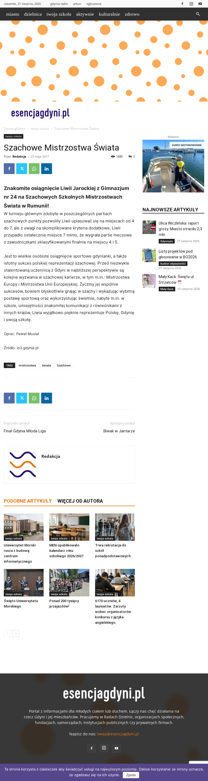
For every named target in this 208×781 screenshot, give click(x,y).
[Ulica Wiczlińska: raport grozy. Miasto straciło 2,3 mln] (149, 227)
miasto (12, 14)
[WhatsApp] (34, 168)
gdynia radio (59, 4)
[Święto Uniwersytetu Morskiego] (24, 582)
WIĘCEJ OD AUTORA (80, 501)
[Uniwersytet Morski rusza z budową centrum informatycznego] (24, 527)
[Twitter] (21, 168)
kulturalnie (109, 14)
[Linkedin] (46, 168)
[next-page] (15, 633)
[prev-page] (7, 633)
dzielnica (33, 14)
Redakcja (19, 156)
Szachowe (64, 365)
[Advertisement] (104, 61)
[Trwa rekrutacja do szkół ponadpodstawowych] (115, 527)
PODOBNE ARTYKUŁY (28, 501)
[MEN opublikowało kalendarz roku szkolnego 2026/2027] (69, 527)
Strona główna (14, 128)
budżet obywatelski (173, 263)
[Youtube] (200, 3)
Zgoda (131, 775)
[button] (197, 14)
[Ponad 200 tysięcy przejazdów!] (69, 582)
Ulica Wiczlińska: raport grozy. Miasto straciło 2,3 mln (180, 229)
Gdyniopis (166, 241)
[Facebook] (182, 3)
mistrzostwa (27, 365)
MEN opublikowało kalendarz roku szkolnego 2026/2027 (66, 550)
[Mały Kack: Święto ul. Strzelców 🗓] (149, 281)
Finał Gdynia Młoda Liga (25, 431)
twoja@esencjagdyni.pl (118, 733)
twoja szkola (40, 128)
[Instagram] (191, 3)
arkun (77, 4)
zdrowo (132, 14)
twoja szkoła (59, 14)
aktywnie (85, 14)
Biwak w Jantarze (119, 431)
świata (46, 365)
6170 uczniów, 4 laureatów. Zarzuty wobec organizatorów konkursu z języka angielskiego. (113, 612)
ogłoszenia (93, 4)
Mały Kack (167, 289)
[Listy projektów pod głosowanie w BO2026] (149, 255)
